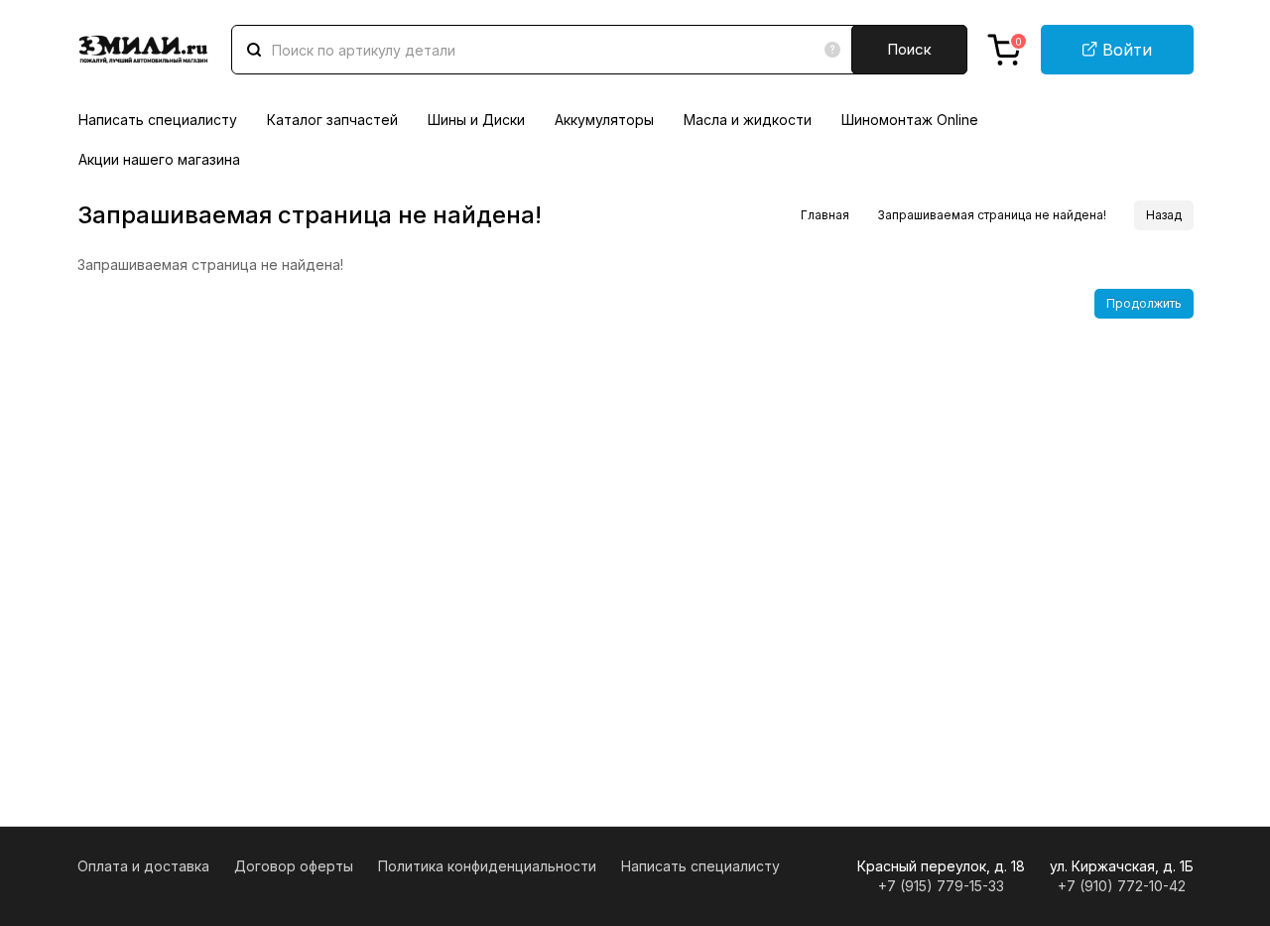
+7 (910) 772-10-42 (1122, 885)
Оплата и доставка (143, 866)
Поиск (909, 49)
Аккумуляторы (604, 119)
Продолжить (1144, 303)
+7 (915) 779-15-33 (941, 885)
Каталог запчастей (332, 119)
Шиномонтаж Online (909, 119)
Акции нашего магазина (159, 159)
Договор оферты (293, 866)
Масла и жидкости (748, 119)
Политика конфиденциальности (487, 866)
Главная (825, 214)
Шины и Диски (476, 119)
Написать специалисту (157, 119)
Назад (1164, 214)
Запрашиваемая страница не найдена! (991, 214)
